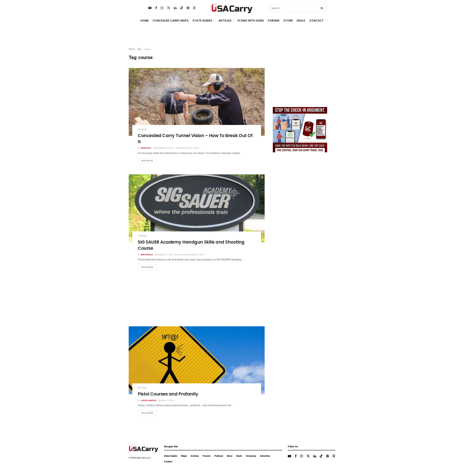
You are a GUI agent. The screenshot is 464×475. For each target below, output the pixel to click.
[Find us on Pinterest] (188, 8)
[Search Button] (322, 8)
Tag (139, 49)
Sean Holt (146, 148)
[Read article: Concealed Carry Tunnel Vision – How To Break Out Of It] (197, 102)
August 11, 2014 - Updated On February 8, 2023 (180, 254)
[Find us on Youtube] (150, 8)
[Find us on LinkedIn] (175, 8)
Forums (207, 456)
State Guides (170, 456)
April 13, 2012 (167, 400)
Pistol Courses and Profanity (168, 394)
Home (144, 20)
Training (142, 236)
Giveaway (251, 456)
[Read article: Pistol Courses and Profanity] (197, 360)
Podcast (218, 456)
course (147, 49)
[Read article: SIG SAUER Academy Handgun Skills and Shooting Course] (197, 208)
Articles (142, 129)
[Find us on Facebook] (156, 8)
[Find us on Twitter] (168, 8)
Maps (184, 456)
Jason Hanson (148, 400)
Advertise (265, 456)
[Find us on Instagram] (162, 8)
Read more (149, 160)
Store (229, 456)
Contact (316, 20)
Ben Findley (147, 254)
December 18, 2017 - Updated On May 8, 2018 (177, 148)
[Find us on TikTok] (181, 8)
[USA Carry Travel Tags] (300, 129)
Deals (239, 456)
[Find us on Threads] (194, 8)
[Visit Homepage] (232, 8)
